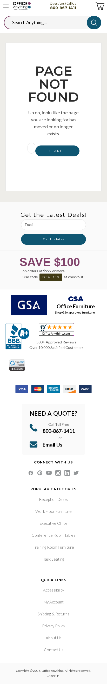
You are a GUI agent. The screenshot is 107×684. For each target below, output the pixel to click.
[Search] (94, 22)
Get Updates (53, 239)
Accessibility (53, 590)
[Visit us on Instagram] (58, 473)
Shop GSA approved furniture (75, 312)
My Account (53, 602)
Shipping (44, 614)
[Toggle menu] (6, 6)
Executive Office (54, 523)
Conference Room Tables (53, 535)
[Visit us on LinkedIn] (67, 473)
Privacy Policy (53, 625)
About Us (54, 637)
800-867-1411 (63, 8)
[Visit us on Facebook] (31, 473)
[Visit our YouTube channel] (49, 473)
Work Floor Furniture (53, 511)
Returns (62, 614)
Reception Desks (53, 499)
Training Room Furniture (53, 547)
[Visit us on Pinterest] (40, 473)
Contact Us (53, 649)
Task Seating (53, 559)
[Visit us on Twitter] (76, 473)
